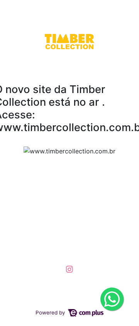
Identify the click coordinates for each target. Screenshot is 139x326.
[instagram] (69, 269)
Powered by (51, 312)
